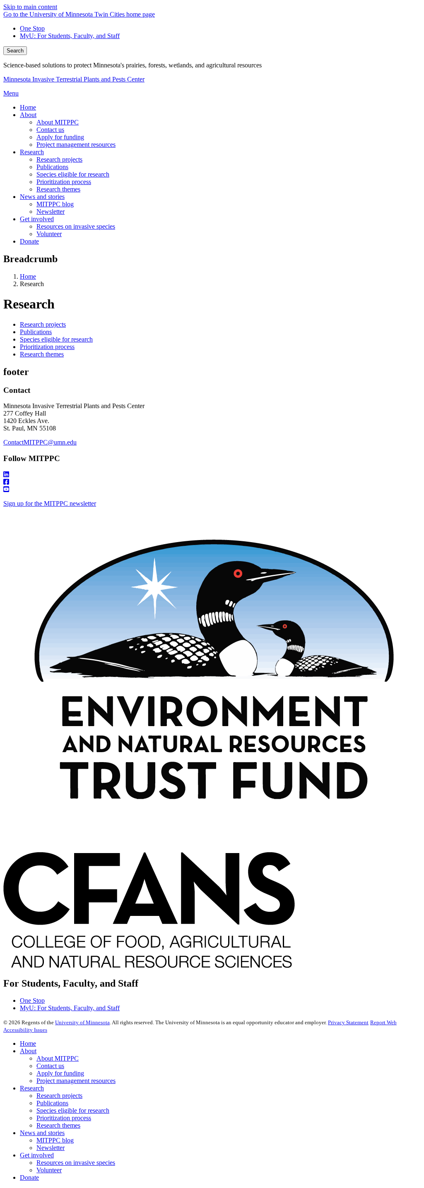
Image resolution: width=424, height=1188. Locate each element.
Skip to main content (30, 6)
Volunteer (49, 1170)
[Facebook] (212, 482)
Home (28, 276)
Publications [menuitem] (52, 166)
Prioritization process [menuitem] (63, 181)
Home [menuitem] (28, 107)
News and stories (42, 1132)
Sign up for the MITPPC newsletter (49, 503)
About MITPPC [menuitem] (57, 122)
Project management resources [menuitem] (76, 144)
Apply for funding (60, 1073)
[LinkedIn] (212, 474)
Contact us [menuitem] (50, 129)
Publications (36, 331)
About (28, 1050)
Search (15, 51)
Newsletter (50, 1147)
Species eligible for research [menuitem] (72, 174)
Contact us (50, 1065)
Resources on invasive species (75, 1162)
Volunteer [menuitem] (49, 233)
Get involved (37, 1155)
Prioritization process (47, 346)
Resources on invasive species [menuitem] (75, 226)
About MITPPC (57, 1058)
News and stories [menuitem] (42, 196)
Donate (29, 1177)
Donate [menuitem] (29, 241)
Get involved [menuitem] (37, 218)
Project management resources (76, 1080)
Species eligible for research (56, 339)
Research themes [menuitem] (58, 189)
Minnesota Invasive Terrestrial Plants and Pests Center (74, 79)
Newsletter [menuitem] (50, 211)
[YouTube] (212, 489)
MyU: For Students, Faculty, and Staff (70, 35)
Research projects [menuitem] (59, 159)
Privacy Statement (348, 1022)
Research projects (43, 324)
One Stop (32, 28)
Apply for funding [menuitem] (60, 137)
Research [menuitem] (32, 151)
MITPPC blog (55, 1140)
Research (32, 1088)
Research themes (42, 354)
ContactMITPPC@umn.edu (40, 442)
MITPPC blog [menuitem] (55, 204)
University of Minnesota (82, 1022)
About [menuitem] (28, 114)
